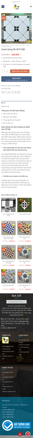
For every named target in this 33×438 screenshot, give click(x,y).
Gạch (12, 45)
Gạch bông (7, 88)
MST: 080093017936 (8, 346)
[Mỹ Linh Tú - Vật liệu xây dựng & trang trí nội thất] (16, 7)
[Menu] (2, 6)
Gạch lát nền (20, 45)
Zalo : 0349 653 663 (8, 412)
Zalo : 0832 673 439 (8, 417)
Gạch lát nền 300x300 (14, 85)
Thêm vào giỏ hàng (20, 71)
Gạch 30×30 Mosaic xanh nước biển (8, 237)
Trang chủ (4, 45)
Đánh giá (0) (5, 106)
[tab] (16, 103)
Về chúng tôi (6, 349)
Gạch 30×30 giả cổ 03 (24, 261)
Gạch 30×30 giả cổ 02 (24, 286)
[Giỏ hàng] (31, 7)
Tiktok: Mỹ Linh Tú (8, 386)
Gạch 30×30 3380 (8, 285)
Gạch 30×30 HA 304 (24, 214)
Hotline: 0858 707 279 (9, 328)
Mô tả (3, 103)
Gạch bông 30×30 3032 (8, 214)
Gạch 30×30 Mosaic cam (24, 237)
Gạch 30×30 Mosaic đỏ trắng (8, 261)
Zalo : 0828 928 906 (8, 414)
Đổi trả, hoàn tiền (25, 344)
